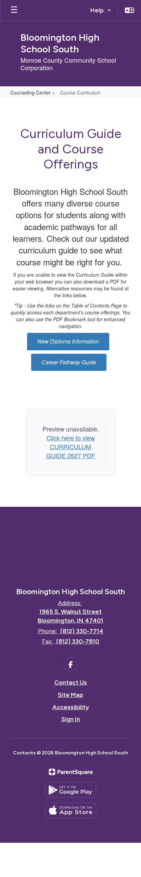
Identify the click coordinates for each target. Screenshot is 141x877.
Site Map (70, 695)
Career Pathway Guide (68, 362)
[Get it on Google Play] (70, 790)
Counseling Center (30, 92)
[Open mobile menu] (14, 10)
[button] (101, 10)
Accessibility (70, 707)
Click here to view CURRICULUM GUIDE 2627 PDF (70, 446)
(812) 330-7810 (77, 641)
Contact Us (70, 682)
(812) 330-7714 (81, 631)
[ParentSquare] (70, 772)
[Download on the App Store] (70, 810)
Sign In (70, 719)
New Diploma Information (68, 341)
